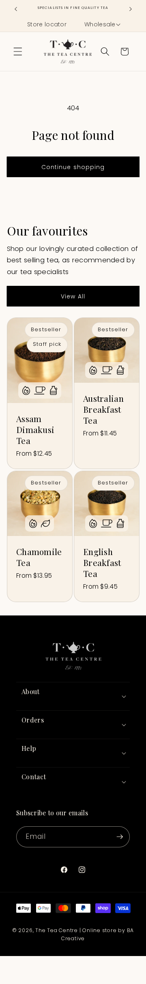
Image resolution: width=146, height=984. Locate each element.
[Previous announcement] (16, 9)
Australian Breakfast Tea (103, 409)
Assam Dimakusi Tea (35, 429)
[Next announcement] (131, 9)
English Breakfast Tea (102, 562)
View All (73, 296)
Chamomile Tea (39, 557)
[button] (101, 25)
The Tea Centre (56, 930)
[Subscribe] (119, 836)
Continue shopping (73, 167)
